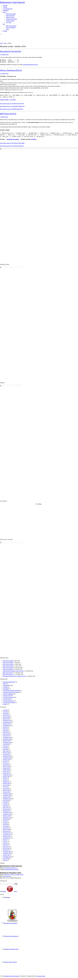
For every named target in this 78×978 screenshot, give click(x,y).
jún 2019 (5, 802)
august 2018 (6, 819)
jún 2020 (5, 786)
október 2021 (6, 776)
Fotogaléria (13, 99)
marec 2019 (6, 807)
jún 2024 (5, 746)
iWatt (7, 29)
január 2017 (6, 850)
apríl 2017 (5, 844)
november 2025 (7, 722)
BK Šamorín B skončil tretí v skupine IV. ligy (14, 676)
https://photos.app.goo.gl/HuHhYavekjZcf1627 (11, 109)
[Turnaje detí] (6, 699)
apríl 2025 (5, 730)
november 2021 (7, 775)
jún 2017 (5, 841)
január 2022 (6, 773)
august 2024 (6, 744)
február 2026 (6, 717)
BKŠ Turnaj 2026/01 (8, 669)
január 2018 (6, 831)
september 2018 (7, 817)
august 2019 (6, 800)
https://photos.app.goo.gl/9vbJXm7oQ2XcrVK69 (12, 103)
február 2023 (6, 766)
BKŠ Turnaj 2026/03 (8, 666)
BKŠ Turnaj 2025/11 (8, 674)
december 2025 (7, 720)
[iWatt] (5, 683)
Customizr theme (40, 976)
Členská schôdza (10, 20)
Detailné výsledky (4, 99)
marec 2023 (6, 764)
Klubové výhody (10, 17)
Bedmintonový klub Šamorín (12, 2)
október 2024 (6, 740)
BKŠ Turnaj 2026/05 (8, 662)
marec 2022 (6, 771)
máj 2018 (5, 824)
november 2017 (7, 834)
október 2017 (6, 836)
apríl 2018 (5, 826)
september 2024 (7, 742)
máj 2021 (5, 780)
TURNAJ (5, 7)
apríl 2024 (5, 749)
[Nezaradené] (6, 685)
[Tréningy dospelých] (8, 697)
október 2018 (6, 815)
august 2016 (6, 858)
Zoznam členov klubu (11, 19)
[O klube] (5, 687)
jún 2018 (5, 822)
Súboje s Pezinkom (10, 27)
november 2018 (7, 814)
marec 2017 (6, 846)
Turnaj (5, 704)
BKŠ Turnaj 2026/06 (8, 660)
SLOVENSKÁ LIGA (7, 9)
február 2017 (6, 848)
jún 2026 (5, 710)
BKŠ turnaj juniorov (11, 26)
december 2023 (7, 756)
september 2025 (7, 725)
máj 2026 (5, 711)
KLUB (4, 12)
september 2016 (7, 856)
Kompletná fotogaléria (13, 139)
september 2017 (7, 838)
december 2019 (7, 793)
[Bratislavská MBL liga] (9, 682)
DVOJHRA (33, 139)
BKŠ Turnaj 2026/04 (8, 664)
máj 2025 (5, 728)
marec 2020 (6, 788)
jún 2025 (5, 727)
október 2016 (6, 855)
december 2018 (7, 812)
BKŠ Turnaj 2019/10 (8, 114)
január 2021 (6, 781)
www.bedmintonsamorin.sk (10, 867)
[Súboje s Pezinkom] (8, 694)
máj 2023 (5, 763)
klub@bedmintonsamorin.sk (11, 869)
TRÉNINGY (6, 10)
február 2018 (6, 829)
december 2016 (7, 851)
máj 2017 (5, 843)
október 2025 (6, 723)
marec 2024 (6, 751)
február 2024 (6, 752)
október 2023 (6, 759)
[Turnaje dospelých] (8, 700)
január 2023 (6, 768)
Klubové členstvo (10, 15)
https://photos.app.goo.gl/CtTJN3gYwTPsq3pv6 (12, 146)
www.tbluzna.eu (7, 876)
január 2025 (6, 735)
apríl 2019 (5, 805)
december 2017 (7, 833)
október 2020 (6, 783)
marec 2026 (6, 715)
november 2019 (7, 795)
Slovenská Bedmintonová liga (30, 64)
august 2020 (6, 785)
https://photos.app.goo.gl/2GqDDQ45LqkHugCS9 (12, 106)
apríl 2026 (5, 713)
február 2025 (6, 734)
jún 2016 (5, 860)
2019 (5, 43)
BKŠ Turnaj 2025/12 (8, 672)
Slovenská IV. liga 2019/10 (10, 51)
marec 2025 (6, 732)
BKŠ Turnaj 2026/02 (8, 667)
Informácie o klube (11, 14)
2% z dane (8, 22)
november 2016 (7, 853)
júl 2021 (5, 778)
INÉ (4, 24)
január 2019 (6, 810)
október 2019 (6, 797)
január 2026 (6, 718)
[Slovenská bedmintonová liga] (11, 692)
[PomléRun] (6, 689)
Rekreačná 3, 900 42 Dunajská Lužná (13, 874)
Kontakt (5, 31)
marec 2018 (6, 827)
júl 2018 (5, 821)
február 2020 (6, 790)
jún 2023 (5, 761)
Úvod (1, 43)
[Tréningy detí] (7, 695)
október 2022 (6, 769)
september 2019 (7, 798)
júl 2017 (5, 839)
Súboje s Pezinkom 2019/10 (11, 70)
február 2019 (6, 809)
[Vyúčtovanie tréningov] (9, 702)
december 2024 (7, 737)
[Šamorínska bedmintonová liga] (11, 690)
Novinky (5, 5)
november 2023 (7, 757)
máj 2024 (5, 747)
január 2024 (6, 754)
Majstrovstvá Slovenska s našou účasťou (13, 671)
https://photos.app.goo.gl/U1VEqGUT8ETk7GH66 (12, 143)
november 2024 (7, 739)
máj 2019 (5, 804)
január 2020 (6, 792)
